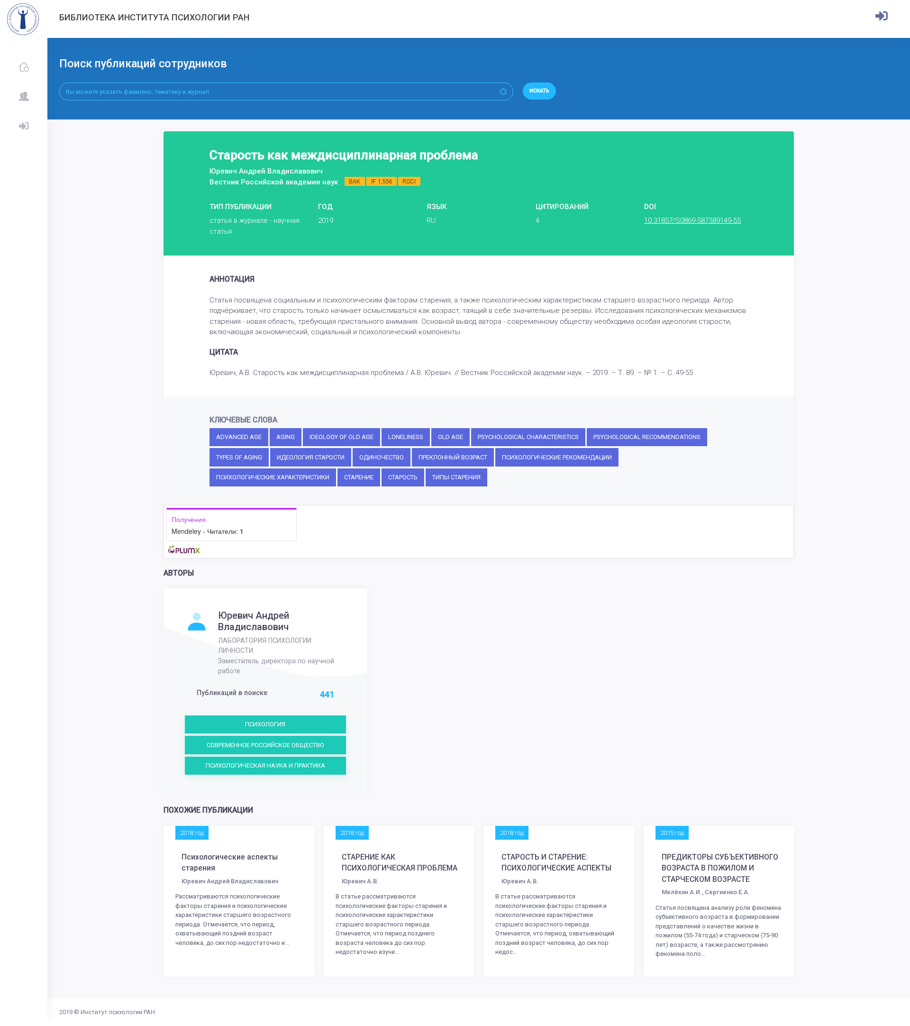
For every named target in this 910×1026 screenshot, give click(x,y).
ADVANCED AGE (239, 436)
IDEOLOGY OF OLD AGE (341, 436)
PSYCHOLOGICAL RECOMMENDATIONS (647, 436)
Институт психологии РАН (118, 1012)
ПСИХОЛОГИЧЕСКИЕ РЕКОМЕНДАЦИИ (557, 457)
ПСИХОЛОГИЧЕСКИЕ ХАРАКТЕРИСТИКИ (272, 477)
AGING (285, 436)
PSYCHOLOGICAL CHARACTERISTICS (528, 436)
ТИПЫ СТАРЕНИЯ (456, 477)
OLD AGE (450, 436)
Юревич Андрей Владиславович (253, 621)
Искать (539, 91)
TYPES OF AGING (239, 457)
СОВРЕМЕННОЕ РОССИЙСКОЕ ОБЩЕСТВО (265, 745)
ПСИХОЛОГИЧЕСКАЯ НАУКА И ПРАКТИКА (265, 765)
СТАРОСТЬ (403, 477)
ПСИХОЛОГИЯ (265, 724)
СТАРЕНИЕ (358, 477)
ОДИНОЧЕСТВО (381, 457)
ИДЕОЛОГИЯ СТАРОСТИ (311, 457)
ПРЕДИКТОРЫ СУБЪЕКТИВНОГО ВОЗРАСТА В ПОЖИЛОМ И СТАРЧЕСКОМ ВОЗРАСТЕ (720, 868)
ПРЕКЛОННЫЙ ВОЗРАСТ (453, 457)
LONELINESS (405, 436)
